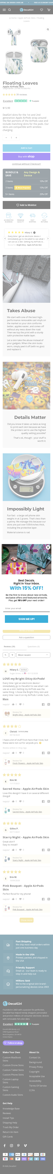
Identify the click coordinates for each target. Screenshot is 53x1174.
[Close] (48, 547)
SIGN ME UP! (26, 619)
